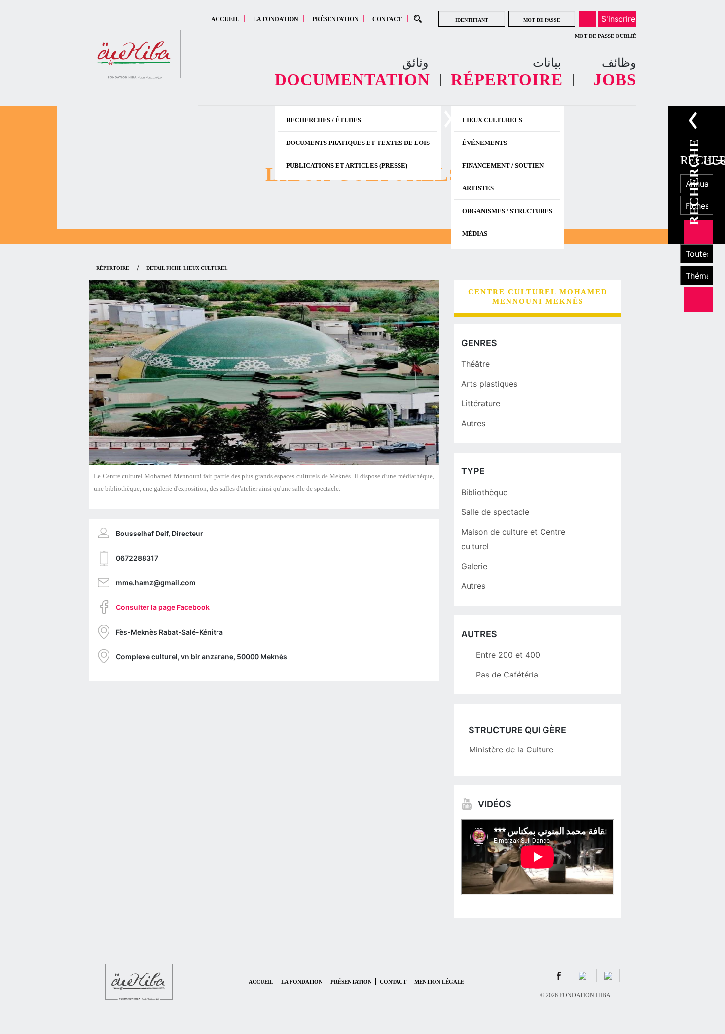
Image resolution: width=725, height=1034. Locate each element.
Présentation (335, 19)
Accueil (225, 19)
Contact (387, 19)
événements (484, 142)
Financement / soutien (503, 165)
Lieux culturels (492, 120)
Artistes (478, 188)
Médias (474, 233)
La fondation (275, 19)
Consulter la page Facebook (163, 607)
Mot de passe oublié (605, 36)
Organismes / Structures (507, 210)
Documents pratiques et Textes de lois (358, 142)
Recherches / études (323, 120)
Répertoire (112, 268)
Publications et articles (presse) (346, 165)
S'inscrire (618, 19)
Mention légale (439, 982)
